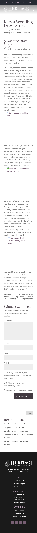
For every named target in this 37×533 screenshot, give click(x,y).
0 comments (26, 33)
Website (7, 363)
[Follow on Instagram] (12, 522)
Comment (8, 320)
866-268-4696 (19, 502)
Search (29, 413)
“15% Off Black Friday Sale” (14, 424)
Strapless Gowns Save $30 (14, 427)
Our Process (19, 480)
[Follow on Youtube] (24, 522)
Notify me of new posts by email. (19, 390)
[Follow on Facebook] (16, 522)
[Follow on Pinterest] (20, 522)
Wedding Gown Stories (12, 33)
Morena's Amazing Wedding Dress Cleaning (11, 297)
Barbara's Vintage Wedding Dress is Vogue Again (26, 297)
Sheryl (8, 30)
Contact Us (19, 495)
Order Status (19, 513)
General (24, 30)
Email (6, 353)
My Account (19, 510)
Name (7, 343)
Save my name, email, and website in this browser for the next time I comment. (18, 376)
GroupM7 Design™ (22, 472)
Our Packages (19, 484)
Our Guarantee (19, 487)
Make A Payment (19, 517)
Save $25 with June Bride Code (16, 431)
